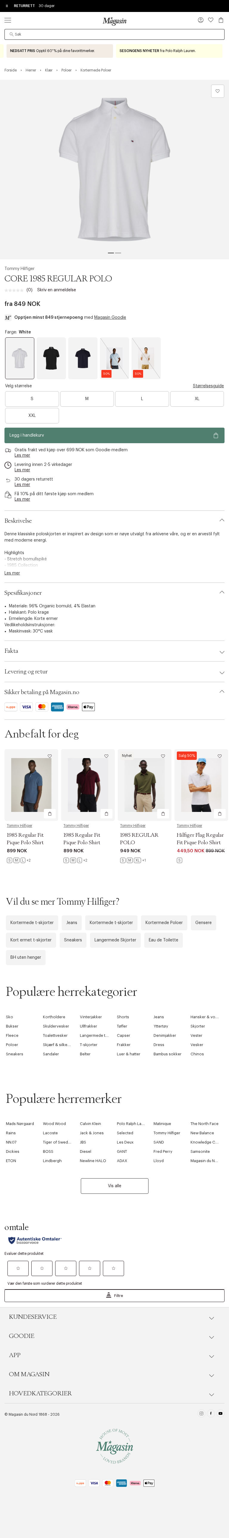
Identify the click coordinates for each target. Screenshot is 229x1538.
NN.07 (11, 1142)
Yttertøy (161, 1026)
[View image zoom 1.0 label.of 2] (114, 169)
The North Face (205, 1124)
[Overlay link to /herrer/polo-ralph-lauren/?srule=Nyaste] (169, 51)
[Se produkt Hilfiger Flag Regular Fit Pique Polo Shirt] (201, 785)
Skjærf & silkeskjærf (60, 1045)
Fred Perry (163, 1151)
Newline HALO (93, 1161)
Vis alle (114, 1186)
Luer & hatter (128, 1054)
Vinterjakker (91, 1017)
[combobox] (114, 34)
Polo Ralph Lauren (133, 1124)
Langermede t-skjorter (100, 1035)
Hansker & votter (206, 1017)
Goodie (21, 1336)
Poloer (12, 1045)
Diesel (85, 1151)
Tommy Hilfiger (19, 269)
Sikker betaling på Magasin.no (41, 692)
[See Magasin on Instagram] (201, 1414)
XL (197, 399)
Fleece (12, 1035)
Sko (9, 1017)
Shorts (123, 1017)
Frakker (124, 1045)
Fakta (11, 651)
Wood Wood (54, 1124)
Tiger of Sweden (58, 1142)
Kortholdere (54, 1017)
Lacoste (50, 1133)
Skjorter (198, 1026)
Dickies (12, 1151)
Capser (123, 1035)
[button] (200, 21)
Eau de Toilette (163, 940)
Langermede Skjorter (115, 940)
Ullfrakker (88, 1026)
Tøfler (122, 1026)
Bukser (12, 1026)
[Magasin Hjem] (114, 21)
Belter (85, 1054)
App (15, 1355)
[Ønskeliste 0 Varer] (210, 20)
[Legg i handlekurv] (50, 813)
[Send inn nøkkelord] (11, 34)
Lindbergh (52, 1161)
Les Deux (125, 1142)
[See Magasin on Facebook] (211, 1414)
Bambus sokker (168, 1054)
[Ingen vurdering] (15, 290)
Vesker (197, 1045)
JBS (83, 1142)
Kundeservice (33, 1317)
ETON (11, 1161)
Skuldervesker (56, 1026)
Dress (159, 1045)
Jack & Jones (92, 1133)
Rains (11, 1133)
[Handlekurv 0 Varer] (221, 20)
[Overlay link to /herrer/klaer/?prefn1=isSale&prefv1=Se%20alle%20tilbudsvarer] (60, 51)
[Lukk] (208, 833)
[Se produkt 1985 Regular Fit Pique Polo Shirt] (31, 785)
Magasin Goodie (110, 317)
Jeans (71, 923)
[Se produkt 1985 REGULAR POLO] (144, 785)
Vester (196, 1035)
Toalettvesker (55, 1035)
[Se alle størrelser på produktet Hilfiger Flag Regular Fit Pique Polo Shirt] (179, 860)
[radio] (19, 358)
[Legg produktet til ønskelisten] (217, 91)
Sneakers (73, 940)
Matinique (162, 1124)
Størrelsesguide (208, 386)
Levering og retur (26, 672)
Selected (125, 1133)
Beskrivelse (18, 521)
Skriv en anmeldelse (56, 290)
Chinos (197, 1054)
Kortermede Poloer (164, 923)
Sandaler (51, 1054)
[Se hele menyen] (7, 20)
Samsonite (200, 1151)
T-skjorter (89, 1045)
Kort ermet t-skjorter (31, 940)
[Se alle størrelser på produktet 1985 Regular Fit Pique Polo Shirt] (19, 860)
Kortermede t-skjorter (32, 923)
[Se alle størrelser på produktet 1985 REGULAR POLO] (133, 860)
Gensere (203, 923)
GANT (122, 1151)
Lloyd (159, 1161)
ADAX (122, 1161)
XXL (32, 416)
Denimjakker (165, 1035)
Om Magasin (29, 1374)
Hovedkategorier (40, 1394)
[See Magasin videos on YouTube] (220, 1414)
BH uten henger (25, 957)
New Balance (202, 1133)
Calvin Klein (90, 1124)
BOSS (48, 1151)
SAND (159, 1142)
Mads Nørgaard (20, 1124)
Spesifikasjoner (23, 593)
